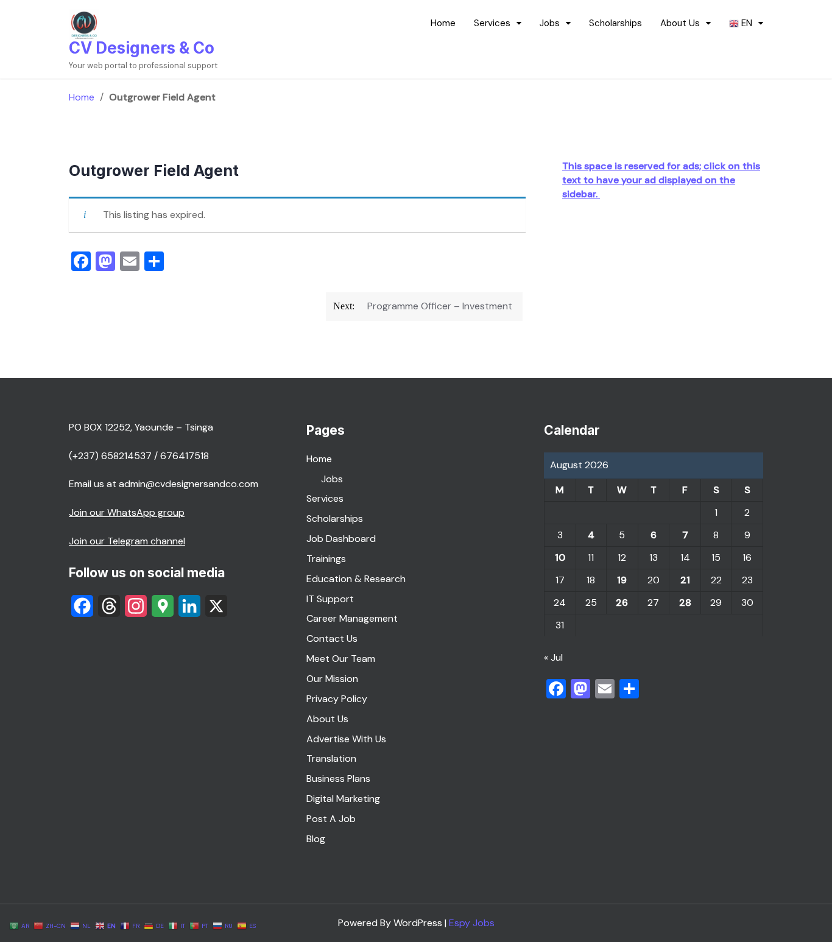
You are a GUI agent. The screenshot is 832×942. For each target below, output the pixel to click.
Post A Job (331, 818)
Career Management (352, 618)
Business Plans (338, 778)
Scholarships (615, 23)
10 (560, 557)
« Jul (553, 657)
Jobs (550, 23)
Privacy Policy (336, 698)
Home (443, 23)
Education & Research (356, 578)
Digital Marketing (343, 798)
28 (685, 602)
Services (492, 23)
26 (622, 602)
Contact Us (332, 638)
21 (685, 580)
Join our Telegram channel (127, 541)
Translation (331, 758)
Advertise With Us (346, 739)
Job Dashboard (341, 538)
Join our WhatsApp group (127, 512)
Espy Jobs (472, 922)
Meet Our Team (340, 658)
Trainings (326, 558)
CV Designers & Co (141, 47)
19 (622, 580)
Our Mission (332, 678)
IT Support (330, 598)
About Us (680, 23)
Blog (315, 838)
